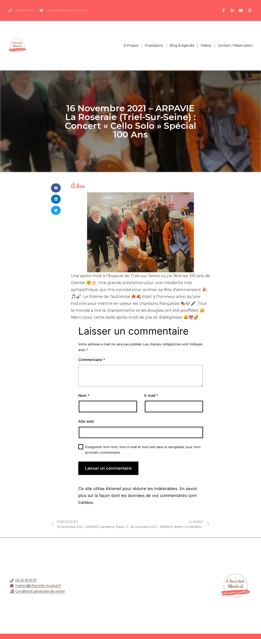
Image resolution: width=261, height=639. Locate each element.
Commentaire (91, 360)
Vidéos (206, 45)
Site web (86, 421)
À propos (131, 45)
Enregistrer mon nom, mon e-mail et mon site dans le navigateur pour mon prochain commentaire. (142, 449)
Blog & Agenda (182, 45)
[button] (56, 188)
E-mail (151, 395)
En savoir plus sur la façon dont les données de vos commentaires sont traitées (137, 495)
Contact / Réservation (235, 45)
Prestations (154, 45)
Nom (83, 395)
